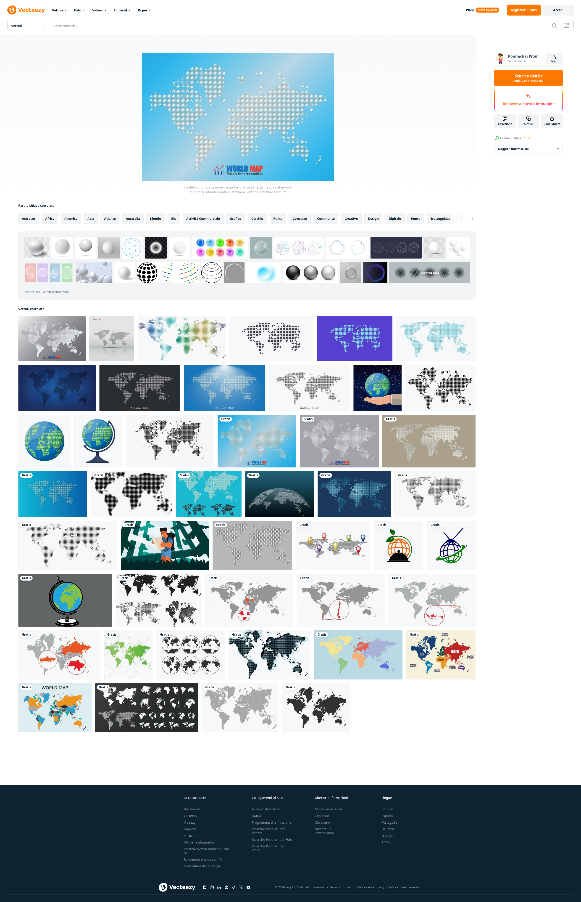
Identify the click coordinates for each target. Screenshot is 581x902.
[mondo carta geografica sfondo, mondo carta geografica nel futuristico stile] (57, 388)
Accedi (558, 10)
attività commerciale (203, 218)
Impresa (190, 829)
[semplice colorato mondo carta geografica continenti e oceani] (441, 654)
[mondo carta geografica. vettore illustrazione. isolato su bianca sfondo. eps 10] (158, 600)
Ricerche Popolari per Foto (272, 839)
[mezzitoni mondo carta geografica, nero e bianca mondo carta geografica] (131, 494)
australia (133, 218)
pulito (278, 218)
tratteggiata (440, 218)
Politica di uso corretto (403, 887)
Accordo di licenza (266, 809)
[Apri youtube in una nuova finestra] (248, 887)
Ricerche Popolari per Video (268, 848)
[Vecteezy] (26, 10)
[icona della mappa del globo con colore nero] (190, 654)
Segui (554, 61)
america (70, 218)
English (387, 809)
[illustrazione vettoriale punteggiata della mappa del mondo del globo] (429, 441)
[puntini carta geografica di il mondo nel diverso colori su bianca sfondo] (182, 338)
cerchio (257, 218)
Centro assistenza (328, 809)
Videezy (189, 822)
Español (387, 816)
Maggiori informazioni (513, 149)
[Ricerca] (554, 25)
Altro (385, 842)
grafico (235, 218)
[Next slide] (468, 218)
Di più (142, 10)
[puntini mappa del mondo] (279, 494)
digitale (395, 218)
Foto (77, 10)
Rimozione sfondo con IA (203, 859)
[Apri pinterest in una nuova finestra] (226, 887)
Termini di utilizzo (341, 887)
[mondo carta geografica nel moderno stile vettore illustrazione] (436, 338)
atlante (110, 218)
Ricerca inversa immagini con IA (206, 851)
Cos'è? (527, 138)
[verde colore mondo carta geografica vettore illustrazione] (128, 654)
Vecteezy (190, 816)
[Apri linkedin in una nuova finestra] (219, 887)
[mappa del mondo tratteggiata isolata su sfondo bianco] (170, 441)
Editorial (120, 10)
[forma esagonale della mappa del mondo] (252, 545)
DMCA (256, 816)
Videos (97, 10)
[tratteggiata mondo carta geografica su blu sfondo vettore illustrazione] (52, 494)
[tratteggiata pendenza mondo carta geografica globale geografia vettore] (354, 494)
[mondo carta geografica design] (55, 707)
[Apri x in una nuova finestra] (241, 887)
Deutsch (387, 829)
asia (90, 218)
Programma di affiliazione (271, 822)
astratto (28, 218)
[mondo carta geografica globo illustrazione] (65, 600)
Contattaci (322, 816)
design (373, 218)
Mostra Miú (430, 273)
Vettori (57, 10)
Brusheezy (192, 809)
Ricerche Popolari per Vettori (268, 831)
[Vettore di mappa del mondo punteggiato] (209, 494)
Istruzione (191, 835)
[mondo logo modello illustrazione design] (451, 545)
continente (326, 218)
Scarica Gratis (528, 78)
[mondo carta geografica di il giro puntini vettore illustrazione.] (435, 494)
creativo (351, 218)
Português (389, 822)
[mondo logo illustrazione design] (398, 545)
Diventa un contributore (324, 831)
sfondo (155, 218)
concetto (300, 218)
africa (49, 218)
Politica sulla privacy (370, 887)
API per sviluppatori (199, 842)
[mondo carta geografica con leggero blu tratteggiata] (269, 654)
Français (387, 835)
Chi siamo (322, 822)
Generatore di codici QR (202, 866)
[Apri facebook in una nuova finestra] (204, 887)
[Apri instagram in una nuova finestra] (212, 887)
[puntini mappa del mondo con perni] (333, 545)
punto (416, 218)
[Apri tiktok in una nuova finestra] (234, 887)
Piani (470, 10)
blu (173, 218)
